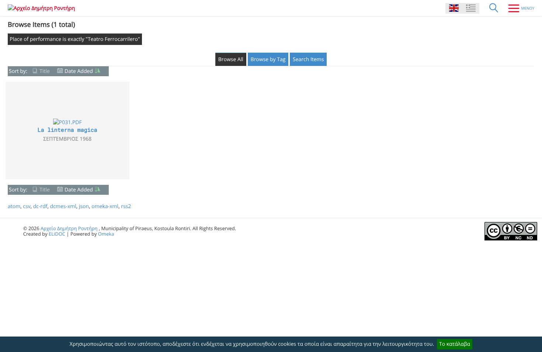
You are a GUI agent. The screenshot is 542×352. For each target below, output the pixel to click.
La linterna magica (67, 130)
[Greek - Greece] (471, 8)
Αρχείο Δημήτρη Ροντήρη (69, 228)
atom (14, 206)
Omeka (106, 233)
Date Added (79, 71)
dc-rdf (40, 206)
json (84, 206)
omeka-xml (104, 206)
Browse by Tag (268, 59)
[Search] (494, 8)
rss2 (126, 206)
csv (26, 206)
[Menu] (518, 8)
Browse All (230, 59)
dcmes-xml (63, 206)
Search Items (308, 59)
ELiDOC (57, 233)
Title (44, 71)
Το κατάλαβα (454, 344)
